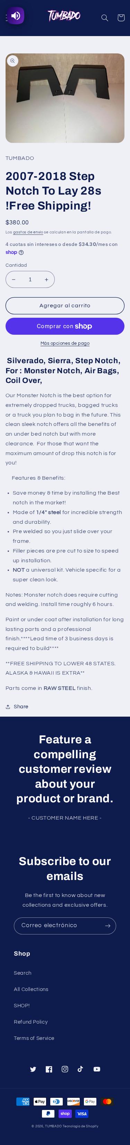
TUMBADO (53, 1126)
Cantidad (16, 265)
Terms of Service (34, 1038)
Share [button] (21, 706)
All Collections (31, 989)
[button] (105, 18)
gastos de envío (28, 232)
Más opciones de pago (65, 343)
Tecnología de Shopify (80, 1126)
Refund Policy (30, 1022)
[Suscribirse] (108, 925)
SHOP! (21, 1005)
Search (23, 973)
